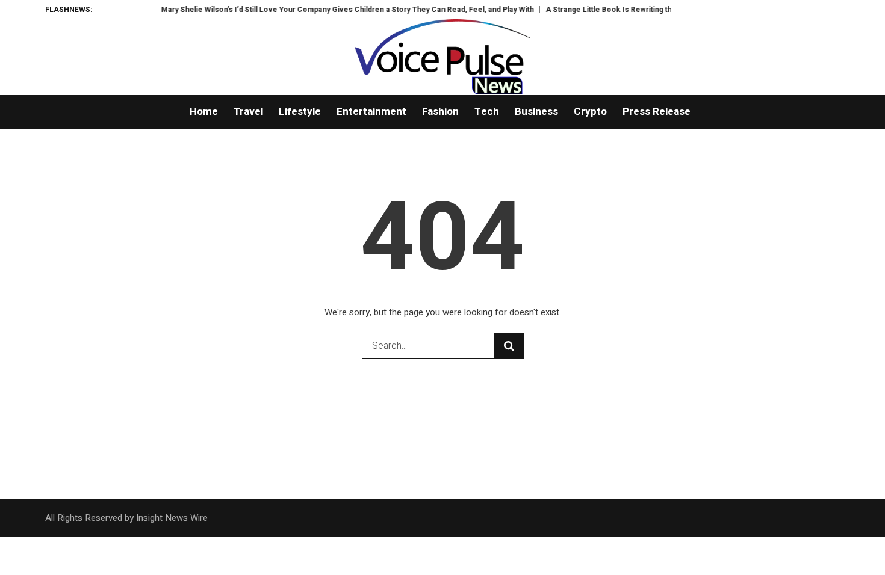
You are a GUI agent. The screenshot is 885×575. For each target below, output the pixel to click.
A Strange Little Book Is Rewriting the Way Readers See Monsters (651, 9)
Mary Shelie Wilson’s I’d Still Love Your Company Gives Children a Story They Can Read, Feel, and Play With (337, 9)
